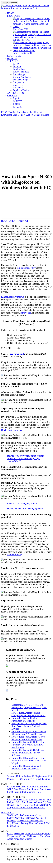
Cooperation (18, 82)
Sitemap (28, 839)
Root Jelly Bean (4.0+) (17, 799)
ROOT (14, 221)
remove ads (25, 312)
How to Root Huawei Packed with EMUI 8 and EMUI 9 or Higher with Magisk (28, 761)
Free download (16, 354)
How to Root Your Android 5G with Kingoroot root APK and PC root (28, 738)
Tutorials (17, 66)
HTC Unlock (21, 779)
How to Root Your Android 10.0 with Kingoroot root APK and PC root (28, 732)
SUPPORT (12, 61)
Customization (29, 815)
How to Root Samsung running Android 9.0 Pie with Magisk (26, 767)
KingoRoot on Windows (12, 297)
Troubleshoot (19, 69)
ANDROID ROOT (16, 93)
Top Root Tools (14, 815)
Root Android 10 (20, 807)
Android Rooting (14, 554)
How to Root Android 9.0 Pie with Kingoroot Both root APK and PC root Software (27, 745)
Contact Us (18, 85)
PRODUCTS (13, 16)
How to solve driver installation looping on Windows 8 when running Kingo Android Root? (25, 458)
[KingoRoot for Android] (26, 8)
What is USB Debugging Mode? (22, 503)
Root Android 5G (36, 807)
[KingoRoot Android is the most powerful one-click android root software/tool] (7, 666)
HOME (10, 13)
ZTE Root (31, 786)
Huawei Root (25, 789)
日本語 (16, 104)
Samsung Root (19, 792)
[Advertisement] (26, 144)
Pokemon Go (13, 826)
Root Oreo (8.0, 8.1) (33, 805)
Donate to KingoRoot (40, 836)
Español (16, 98)
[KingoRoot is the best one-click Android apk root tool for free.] (7, 690)
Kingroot (46, 779)
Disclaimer (19, 833)
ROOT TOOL (14, 55)
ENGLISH (12, 95)
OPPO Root (12, 789)
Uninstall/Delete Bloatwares (30, 820)
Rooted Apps (19, 74)
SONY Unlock (35, 779)
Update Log (18, 87)
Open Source (31, 833)
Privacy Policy (44, 833)
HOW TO (6, 221)
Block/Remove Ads (30, 818)
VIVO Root (42, 786)
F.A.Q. (16, 63)
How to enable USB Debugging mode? (25, 508)
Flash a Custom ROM (39, 823)
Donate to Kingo (21, 79)
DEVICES (12, 58)
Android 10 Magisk (33, 776)
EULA (10, 833)
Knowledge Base (21, 71)
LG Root (11, 786)
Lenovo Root (38, 789)
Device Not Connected (12, 430)
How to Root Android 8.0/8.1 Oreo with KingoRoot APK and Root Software (27, 753)
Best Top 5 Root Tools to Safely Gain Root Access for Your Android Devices (29, 726)
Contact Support (25, 115)
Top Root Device (21, 90)
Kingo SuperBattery (26, 268)
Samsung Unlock (15, 776)
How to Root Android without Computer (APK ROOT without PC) (28, 714)
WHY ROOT (7, 812)
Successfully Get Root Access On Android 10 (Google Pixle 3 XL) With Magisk (29, 707)
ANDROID (24, 221)
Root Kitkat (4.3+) (37, 799)
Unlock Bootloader (22, 77)
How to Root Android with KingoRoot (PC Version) (24, 719)
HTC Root (21, 786)
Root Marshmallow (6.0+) (34, 802)
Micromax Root (33, 792)
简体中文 (17, 101)
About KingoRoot (15, 839)
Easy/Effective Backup (17, 823)
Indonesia (17, 107)
